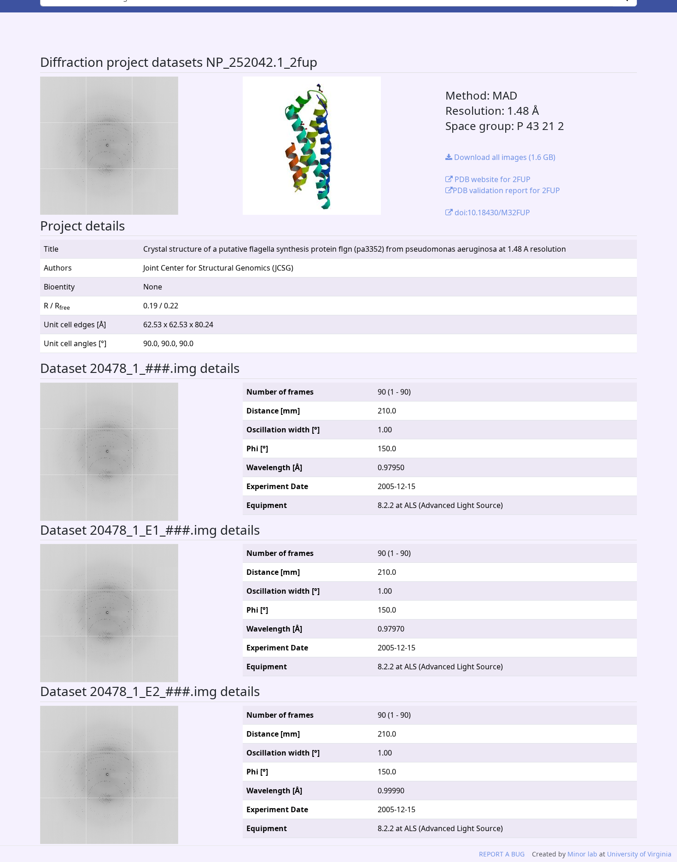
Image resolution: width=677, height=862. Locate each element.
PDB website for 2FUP (492, 179)
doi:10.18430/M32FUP (491, 212)
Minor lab (582, 854)
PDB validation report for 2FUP (506, 190)
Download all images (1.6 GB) (503, 157)
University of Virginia (639, 854)
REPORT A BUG (502, 854)
